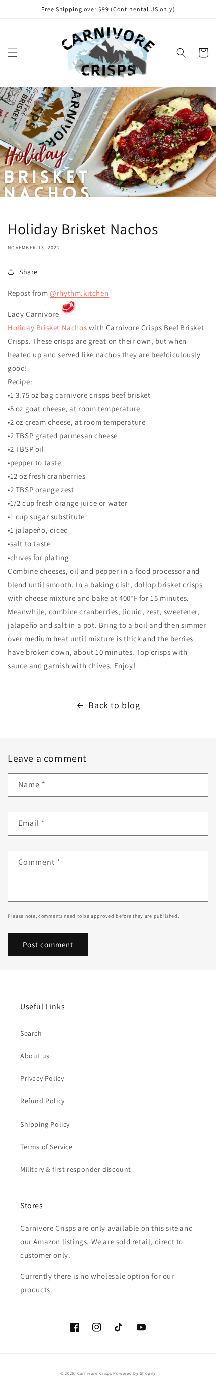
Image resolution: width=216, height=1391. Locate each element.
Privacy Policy (42, 1078)
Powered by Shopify (134, 1373)
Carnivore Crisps (94, 1373)
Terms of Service (46, 1146)
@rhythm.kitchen (79, 293)
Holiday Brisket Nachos (47, 327)
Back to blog (114, 705)
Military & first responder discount (75, 1169)
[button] (13, 53)
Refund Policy (42, 1100)
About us (35, 1055)
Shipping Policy (45, 1124)
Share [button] (28, 271)
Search (31, 1033)
